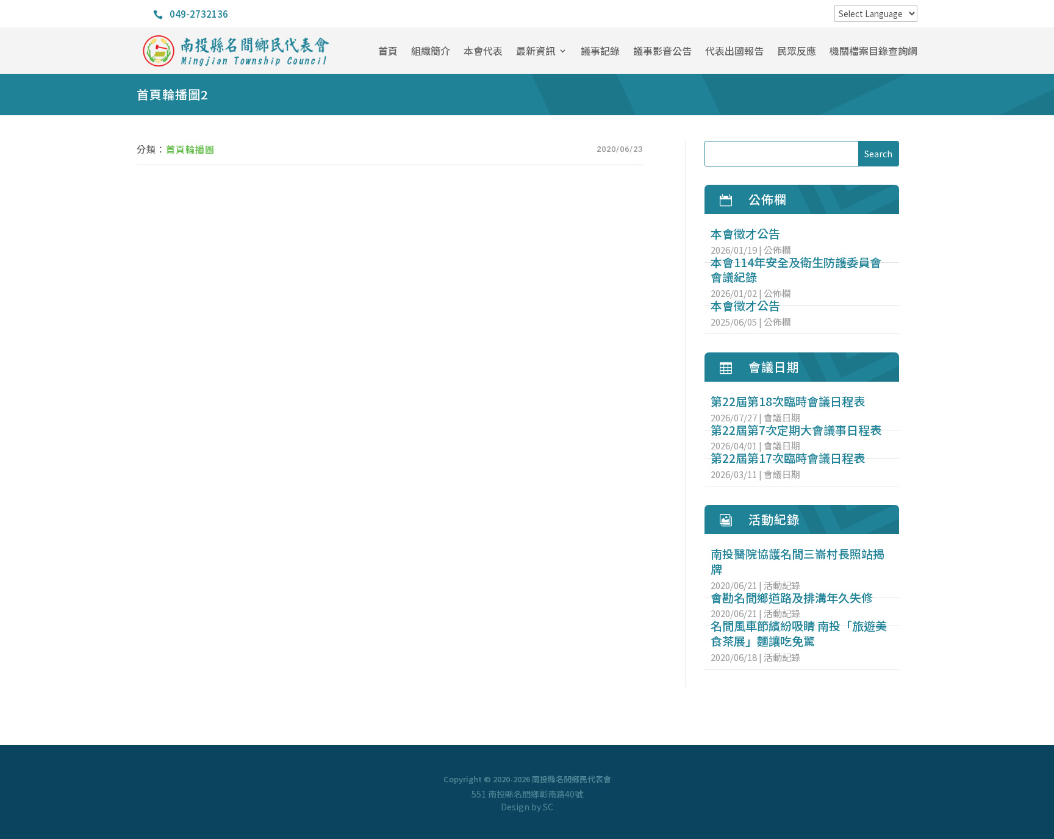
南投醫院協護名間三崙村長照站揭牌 (797, 561)
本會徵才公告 (745, 233)
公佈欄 (777, 249)
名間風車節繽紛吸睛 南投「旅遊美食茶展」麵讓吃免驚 (799, 633)
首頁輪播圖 (190, 149)
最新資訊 (535, 50)
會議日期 (782, 417)
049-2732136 (199, 13)
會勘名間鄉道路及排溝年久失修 (792, 597)
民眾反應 (796, 50)
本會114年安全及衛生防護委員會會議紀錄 (796, 269)
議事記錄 (600, 50)
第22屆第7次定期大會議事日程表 (796, 429)
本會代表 (483, 50)
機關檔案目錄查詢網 (873, 50)
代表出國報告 (734, 50)
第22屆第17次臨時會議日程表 (788, 457)
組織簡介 (430, 50)
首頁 (388, 50)
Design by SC (527, 807)
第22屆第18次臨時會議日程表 (788, 401)
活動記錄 (782, 585)
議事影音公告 (662, 50)
